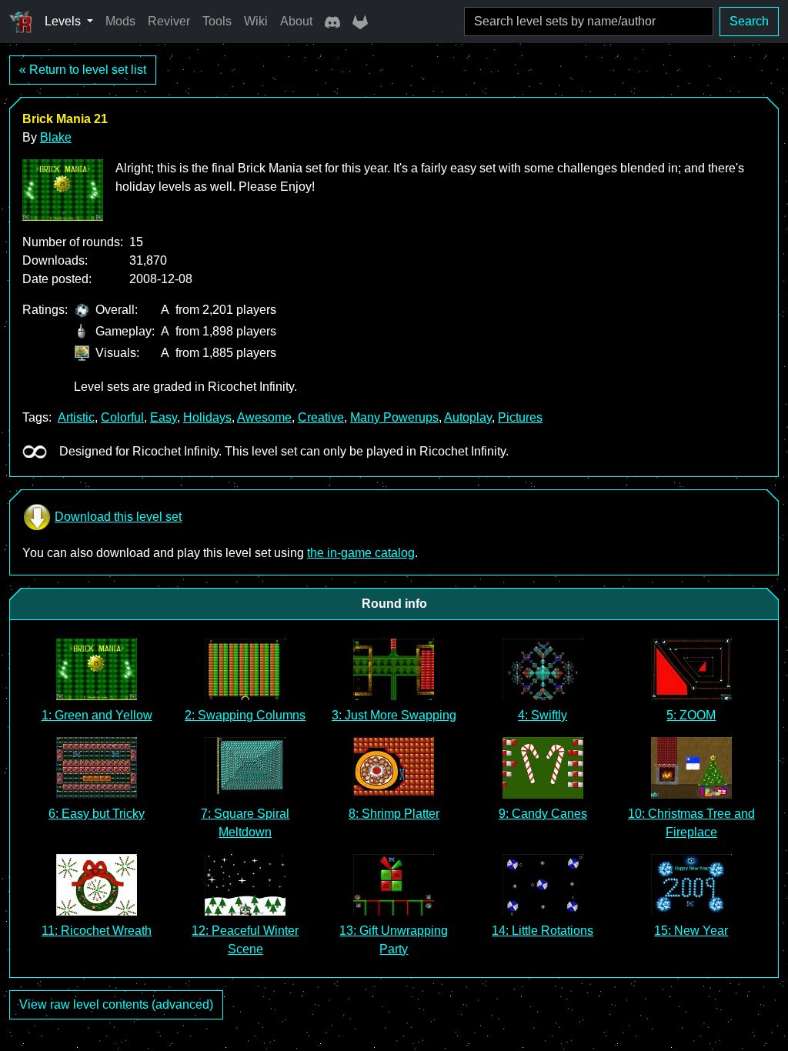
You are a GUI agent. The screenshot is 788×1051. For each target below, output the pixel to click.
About (296, 21)
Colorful (122, 417)
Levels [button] (64, 21)
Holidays (207, 417)
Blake (56, 137)
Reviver (169, 21)
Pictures (520, 417)
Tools (217, 21)
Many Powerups (394, 417)
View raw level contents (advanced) (116, 1004)
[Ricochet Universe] (20, 21)
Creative (321, 417)
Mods (120, 21)
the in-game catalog (361, 552)
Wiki (256, 21)
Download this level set (118, 516)
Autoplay (468, 417)
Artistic (76, 417)
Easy (163, 417)
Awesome (264, 417)
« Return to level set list (82, 69)
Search (749, 21)
